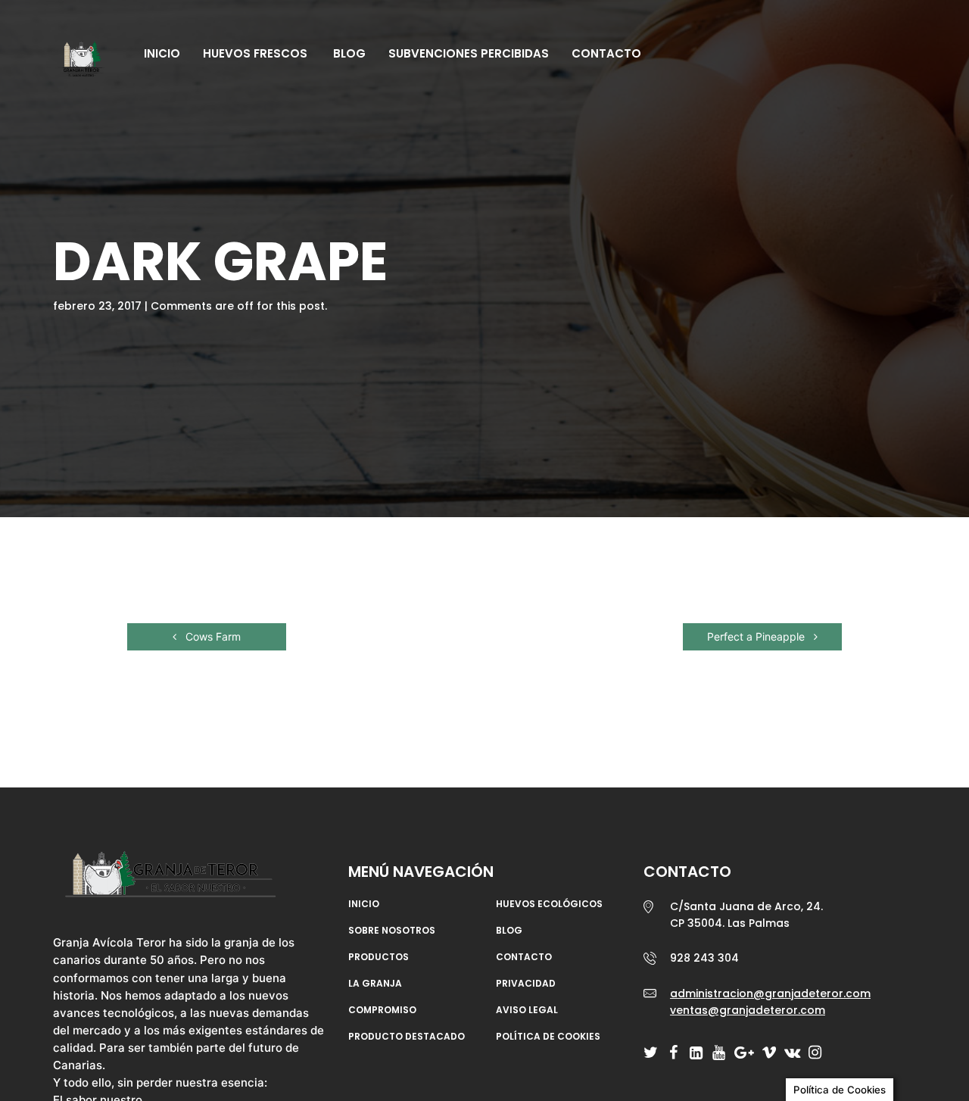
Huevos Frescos (255, 53)
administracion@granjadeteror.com (770, 993)
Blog (348, 53)
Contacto (606, 53)
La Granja (375, 983)
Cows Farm (211, 636)
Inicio (162, 53)
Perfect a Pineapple (757, 636)
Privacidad (526, 983)
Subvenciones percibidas (468, 53)
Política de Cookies (548, 1036)
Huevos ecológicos (549, 904)
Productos (378, 957)
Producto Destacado (406, 1036)
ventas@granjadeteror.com (747, 1010)
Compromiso (382, 1010)
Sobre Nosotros (391, 930)
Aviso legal (527, 1010)
